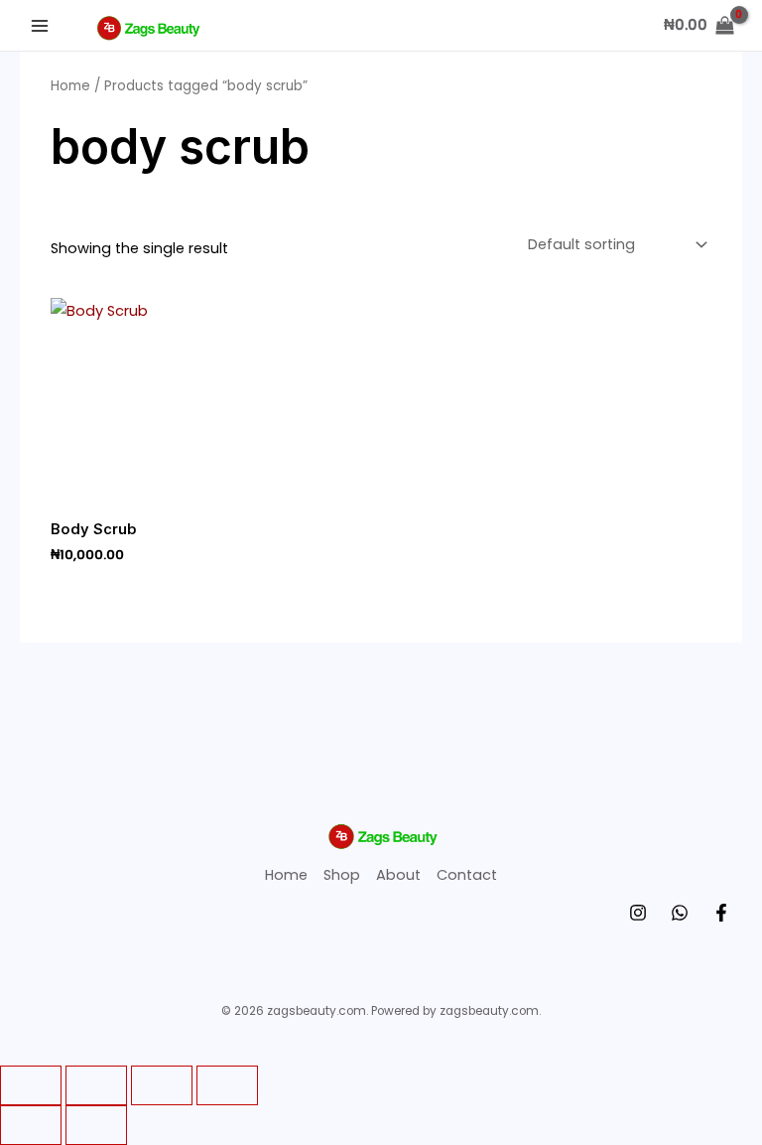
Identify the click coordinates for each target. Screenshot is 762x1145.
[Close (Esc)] (227, 1085)
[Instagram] (638, 913)
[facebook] (721, 913)
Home (70, 85)
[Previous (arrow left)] (31, 1125)
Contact (467, 875)
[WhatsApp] (680, 913)
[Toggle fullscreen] (96, 1085)
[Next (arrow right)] (96, 1125)
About (398, 875)
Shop (341, 875)
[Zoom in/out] (31, 1085)
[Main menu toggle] (40, 25)
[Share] (161, 1085)
